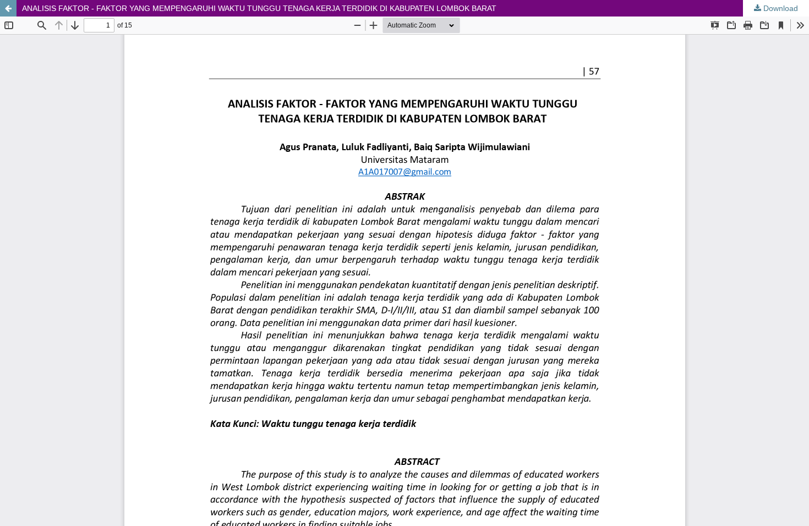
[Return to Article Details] (8, 8)
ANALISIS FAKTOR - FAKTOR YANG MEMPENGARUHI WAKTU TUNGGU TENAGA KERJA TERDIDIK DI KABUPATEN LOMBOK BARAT (259, 8)
